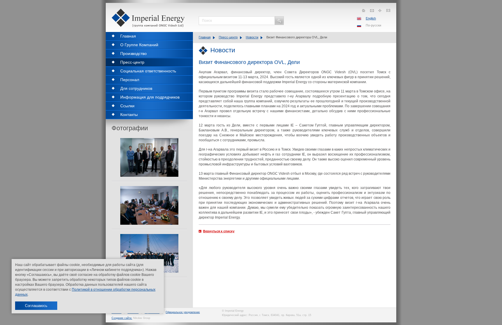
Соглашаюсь (36, 305)
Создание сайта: (122, 318)
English (371, 18)
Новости (252, 37)
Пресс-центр (228, 37)
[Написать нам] (372, 10)
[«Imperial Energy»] (149, 18)
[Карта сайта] (380, 10)
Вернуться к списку (218, 231)
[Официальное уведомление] (388, 10)
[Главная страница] (363, 10)
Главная (205, 37)
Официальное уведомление (183, 312)
